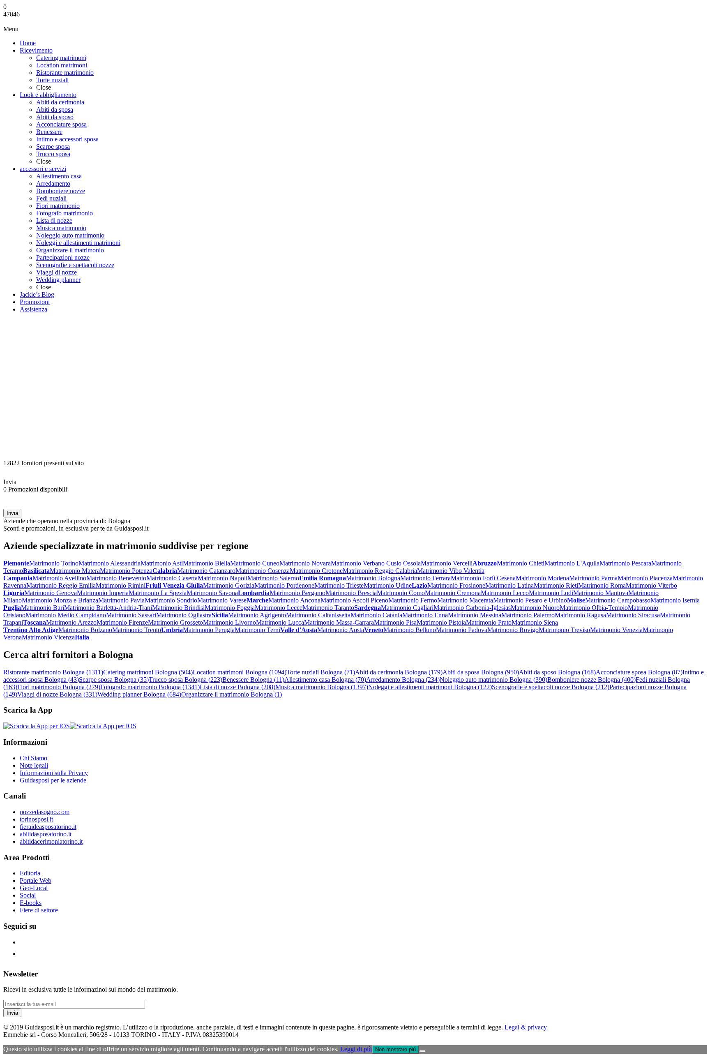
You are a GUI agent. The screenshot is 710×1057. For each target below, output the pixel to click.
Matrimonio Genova (50, 592)
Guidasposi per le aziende (53, 780)
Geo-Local (34, 887)
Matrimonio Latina (509, 585)
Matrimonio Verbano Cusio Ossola (376, 563)
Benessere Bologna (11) (253, 679)
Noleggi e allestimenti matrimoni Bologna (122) (430, 686)
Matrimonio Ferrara (425, 578)
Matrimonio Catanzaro (206, 570)
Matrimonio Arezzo (71, 622)
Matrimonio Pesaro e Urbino (530, 600)
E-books (30, 902)
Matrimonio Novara (305, 563)
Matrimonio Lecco (505, 592)
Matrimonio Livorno (229, 622)
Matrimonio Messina (474, 615)
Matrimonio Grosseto (175, 622)
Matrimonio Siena (535, 622)
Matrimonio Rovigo (513, 629)
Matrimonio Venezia (616, 629)
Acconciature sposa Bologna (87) (639, 672)
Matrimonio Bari (42, 607)
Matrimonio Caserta (172, 578)
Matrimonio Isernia (675, 600)
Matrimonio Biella (206, 563)
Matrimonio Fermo (412, 600)
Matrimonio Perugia (209, 629)
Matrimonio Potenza (126, 570)
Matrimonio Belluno (409, 629)
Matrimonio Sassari (131, 615)
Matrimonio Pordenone (284, 585)
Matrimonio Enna (425, 615)
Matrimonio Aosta (340, 629)
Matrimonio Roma (602, 585)
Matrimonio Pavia (121, 600)
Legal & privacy (526, 1027)
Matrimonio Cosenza (262, 570)
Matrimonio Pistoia (441, 622)
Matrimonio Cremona (453, 592)
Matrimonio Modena (542, 578)
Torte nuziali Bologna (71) (320, 672)
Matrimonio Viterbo (651, 585)
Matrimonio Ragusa (580, 615)
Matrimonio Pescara (625, 563)
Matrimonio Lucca (280, 622)
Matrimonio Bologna (373, 578)
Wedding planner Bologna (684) (139, 694)
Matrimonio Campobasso (617, 600)
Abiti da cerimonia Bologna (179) (399, 672)
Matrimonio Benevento (116, 578)
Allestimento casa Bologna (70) (325, 679)
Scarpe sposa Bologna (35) (114, 679)
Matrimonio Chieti (520, 563)
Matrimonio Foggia (230, 607)
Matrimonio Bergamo (297, 592)
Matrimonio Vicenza (48, 637)
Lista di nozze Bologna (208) (237, 686)
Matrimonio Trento (136, 629)
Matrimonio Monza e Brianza (60, 600)
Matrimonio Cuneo (254, 563)
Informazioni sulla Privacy (54, 772)
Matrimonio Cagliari (407, 607)
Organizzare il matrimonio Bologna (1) (231, 694)
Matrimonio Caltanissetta (318, 615)
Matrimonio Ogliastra (184, 615)
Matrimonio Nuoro (535, 607)
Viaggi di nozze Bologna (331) (57, 694)
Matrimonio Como (401, 592)
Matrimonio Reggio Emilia (61, 585)
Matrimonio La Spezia (158, 592)
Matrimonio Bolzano (85, 629)
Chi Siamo (33, 758)
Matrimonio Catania (376, 615)
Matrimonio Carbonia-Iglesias (472, 607)
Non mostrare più (395, 1049)
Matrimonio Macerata (465, 600)
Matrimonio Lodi (551, 592)
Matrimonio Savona (212, 592)
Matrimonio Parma (593, 578)
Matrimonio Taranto (328, 607)
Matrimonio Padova (461, 629)
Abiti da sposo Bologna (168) (557, 672)
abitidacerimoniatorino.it (51, 841)
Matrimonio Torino (53, 563)
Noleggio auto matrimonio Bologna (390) (493, 679)
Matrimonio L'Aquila (571, 563)
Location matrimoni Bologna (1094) (239, 672)
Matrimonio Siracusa (633, 615)
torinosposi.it (36, 819)
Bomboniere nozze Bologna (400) (591, 679)
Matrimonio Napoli (222, 578)
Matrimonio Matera (75, 570)
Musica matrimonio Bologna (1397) (321, 686)
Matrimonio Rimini (120, 585)
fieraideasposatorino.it (48, 826)
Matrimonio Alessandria (109, 563)
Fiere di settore (39, 910)
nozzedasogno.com (44, 811)
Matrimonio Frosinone (456, 585)
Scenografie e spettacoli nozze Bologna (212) (550, 686)
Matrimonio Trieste (339, 585)
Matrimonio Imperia (103, 592)
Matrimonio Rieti (556, 585)
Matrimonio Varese (222, 600)
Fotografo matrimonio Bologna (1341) (150, 686)
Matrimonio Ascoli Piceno (354, 600)
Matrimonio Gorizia (228, 585)
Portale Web (35, 880)
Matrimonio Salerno (273, 578)
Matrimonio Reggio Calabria (380, 570)
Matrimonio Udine (388, 585)
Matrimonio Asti (162, 563)
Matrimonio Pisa (395, 622)
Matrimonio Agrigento (257, 615)
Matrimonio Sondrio (171, 600)
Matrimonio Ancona (294, 600)
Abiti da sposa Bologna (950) (481, 672)
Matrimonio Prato (489, 622)
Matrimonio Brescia (351, 592)
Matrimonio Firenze (122, 622)
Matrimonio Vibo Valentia (450, 570)
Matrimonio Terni (257, 629)
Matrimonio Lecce (278, 607)
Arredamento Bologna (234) (403, 679)
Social (28, 895)
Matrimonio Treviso (564, 629)
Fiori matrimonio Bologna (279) (58, 686)
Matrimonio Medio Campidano (65, 615)
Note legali (34, 765)
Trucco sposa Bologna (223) (185, 679)
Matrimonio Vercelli (447, 563)
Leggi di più (356, 1048)
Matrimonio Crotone (316, 570)
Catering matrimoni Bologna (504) (148, 672)
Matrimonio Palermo (528, 615)
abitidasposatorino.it (45, 834)
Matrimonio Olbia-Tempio (594, 607)
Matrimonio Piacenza (645, 578)
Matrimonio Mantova (600, 592)
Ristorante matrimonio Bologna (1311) (53, 672)
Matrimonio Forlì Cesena (483, 578)
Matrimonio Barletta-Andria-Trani (108, 607)
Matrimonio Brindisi (178, 607)
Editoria (30, 873)
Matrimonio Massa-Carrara (339, 622)
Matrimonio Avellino (59, 578)
